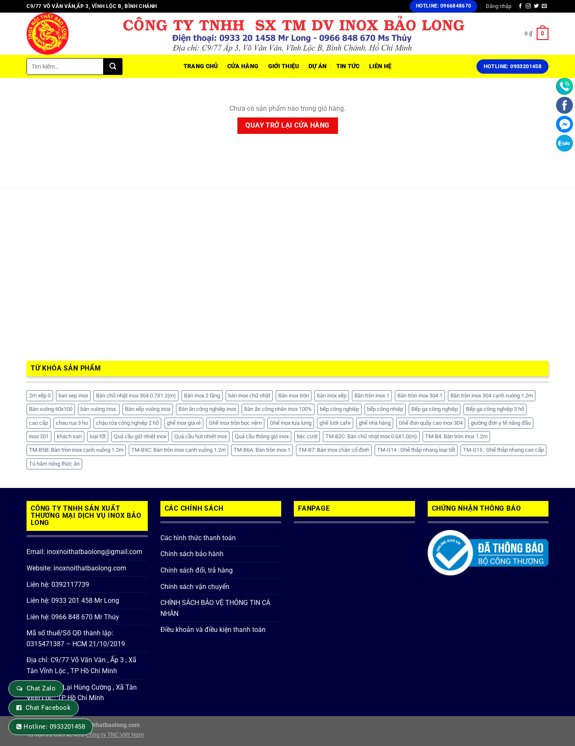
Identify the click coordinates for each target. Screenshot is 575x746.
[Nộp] (113, 66)
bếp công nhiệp (385, 409)
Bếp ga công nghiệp (434, 409)
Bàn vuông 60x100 (50, 409)
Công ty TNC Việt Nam (115, 734)
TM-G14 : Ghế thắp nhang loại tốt (416, 450)
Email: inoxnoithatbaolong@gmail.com (84, 552)
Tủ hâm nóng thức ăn (54, 464)
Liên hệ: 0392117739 (58, 585)
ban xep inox (73, 395)
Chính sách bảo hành (192, 554)
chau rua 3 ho (72, 423)
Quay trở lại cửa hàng (287, 125)
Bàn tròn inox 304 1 (419, 395)
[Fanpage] (564, 105)
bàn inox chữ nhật (249, 395)
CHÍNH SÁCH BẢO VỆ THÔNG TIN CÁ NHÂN (215, 608)
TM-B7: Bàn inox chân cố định (333, 450)
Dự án (318, 66)
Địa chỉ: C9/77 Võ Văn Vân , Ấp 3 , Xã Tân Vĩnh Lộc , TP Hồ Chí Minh (81, 665)
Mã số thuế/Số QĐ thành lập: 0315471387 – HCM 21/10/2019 (76, 638)
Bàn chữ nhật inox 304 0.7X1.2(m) (136, 395)
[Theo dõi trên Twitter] (536, 6)
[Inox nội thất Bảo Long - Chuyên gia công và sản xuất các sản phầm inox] (69, 34)
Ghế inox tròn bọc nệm (235, 423)
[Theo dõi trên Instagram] (528, 6)
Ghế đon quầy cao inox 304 (431, 423)
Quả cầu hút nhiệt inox (200, 436)
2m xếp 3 (40, 395)
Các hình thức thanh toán (198, 538)
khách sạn (69, 436)
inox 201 (39, 436)
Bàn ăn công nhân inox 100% (278, 409)
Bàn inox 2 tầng (202, 395)
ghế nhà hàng (375, 423)
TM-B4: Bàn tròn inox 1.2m (456, 436)
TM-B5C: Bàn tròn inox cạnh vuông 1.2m (178, 450)
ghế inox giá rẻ (184, 423)
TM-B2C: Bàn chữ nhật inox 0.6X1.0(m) (371, 436)
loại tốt (98, 436)
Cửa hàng (242, 66)
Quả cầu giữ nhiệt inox (140, 436)
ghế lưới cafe (335, 423)
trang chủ (201, 66)
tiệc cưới (307, 436)
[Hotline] (564, 86)
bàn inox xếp (331, 395)
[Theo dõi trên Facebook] (520, 6)
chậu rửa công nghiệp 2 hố (127, 423)
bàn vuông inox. (98, 409)
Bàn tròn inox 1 (371, 395)
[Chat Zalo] (564, 143)
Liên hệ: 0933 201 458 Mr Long (73, 601)
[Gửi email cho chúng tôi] (544, 6)
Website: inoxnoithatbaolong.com (76, 568)
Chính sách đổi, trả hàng (196, 570)
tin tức (348, 66)
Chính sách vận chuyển (194, 587)
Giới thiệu (283, 66)
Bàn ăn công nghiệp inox (207, 409)
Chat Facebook (48, 707)
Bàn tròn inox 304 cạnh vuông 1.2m (491, 395)
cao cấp (38, 423)
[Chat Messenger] (564, 124)
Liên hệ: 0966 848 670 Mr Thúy (73, 617)
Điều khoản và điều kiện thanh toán (213, 630)
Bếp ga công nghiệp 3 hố (495, 409)
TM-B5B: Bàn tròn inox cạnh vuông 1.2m (76, 450)
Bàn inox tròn (293, 395)
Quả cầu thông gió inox (262, 436)
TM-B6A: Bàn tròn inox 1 (262, 450)
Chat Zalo (41, 688)
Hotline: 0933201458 (54, 726)
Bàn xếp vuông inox (147, 409)
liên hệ (380, 66)
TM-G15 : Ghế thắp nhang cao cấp (503, 450)
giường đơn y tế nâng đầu (501, 423)
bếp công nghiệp (339, 409)
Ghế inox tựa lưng (290, 423)
